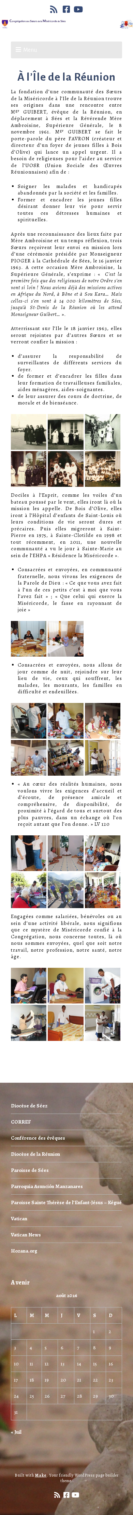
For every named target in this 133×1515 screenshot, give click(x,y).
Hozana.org (24, 1250)
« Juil (16, 1432)
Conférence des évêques (38, 1138)
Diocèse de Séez (29, 1105)
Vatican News (26, 1234)
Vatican (19, 1218)
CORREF (21, 1121)
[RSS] (54, 9)
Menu (30, 50)
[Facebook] (66, 9)
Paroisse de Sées (30, 1170)
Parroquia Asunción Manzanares (47, 1186)
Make (41, 1475)
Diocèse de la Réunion (35, 1154)
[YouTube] (78, 9)
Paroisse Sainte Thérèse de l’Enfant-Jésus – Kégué (66, 1202)
